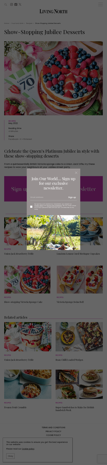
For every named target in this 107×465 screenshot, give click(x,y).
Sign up (72, 197)
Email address (36, 198)
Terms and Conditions (54, 205)
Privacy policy (38, 205)
